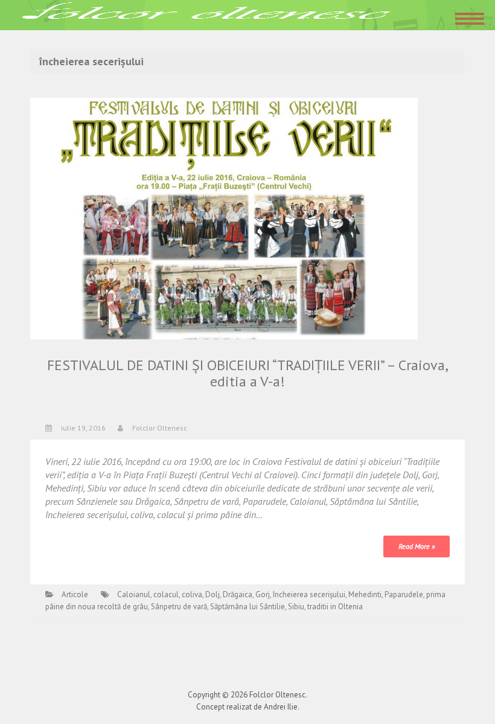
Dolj (212, 594)
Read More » (416, 546)
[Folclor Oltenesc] (206, 14)
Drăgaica (237, 594)
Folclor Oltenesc (159, 427)
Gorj (262, 594)
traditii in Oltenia (335, 606)
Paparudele (404, 594)
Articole (75, 594)
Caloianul (133, 594)
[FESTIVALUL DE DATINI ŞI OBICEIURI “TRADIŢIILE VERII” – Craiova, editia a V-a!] (224, 217)
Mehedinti (365, 594)
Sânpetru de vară (179, 606)
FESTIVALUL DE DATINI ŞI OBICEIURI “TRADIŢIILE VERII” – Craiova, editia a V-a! (248, 373)
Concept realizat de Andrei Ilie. (247, 707)
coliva (192, 594)
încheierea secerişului (309, 594)
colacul (166, 594)
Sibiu (296, 606)
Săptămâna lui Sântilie (247, 606)
